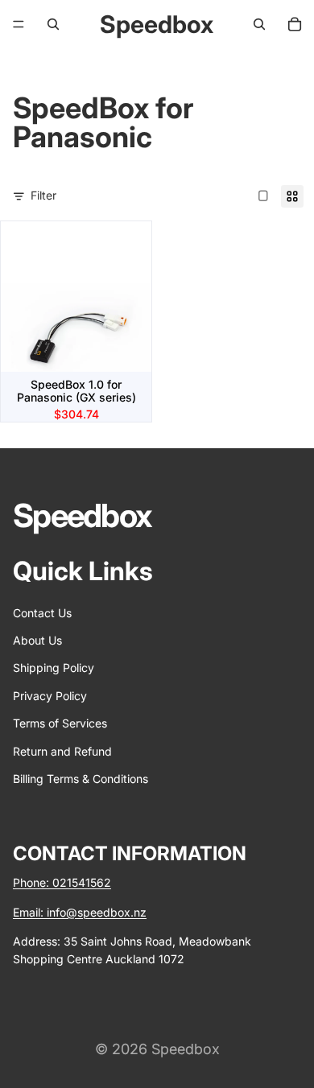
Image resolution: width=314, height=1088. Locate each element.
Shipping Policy (53, 667)
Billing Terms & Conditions (80, 778)
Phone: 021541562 (62, 882)
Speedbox (185, 1049)
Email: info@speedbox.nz (80, 912)
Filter (43, 195)
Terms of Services (60, 723)
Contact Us (42, 613)
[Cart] (294, 24)
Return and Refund (62, 750)
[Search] (53, 24)
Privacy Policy (50, 696)
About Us (37, 640)
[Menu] (18, 24)
